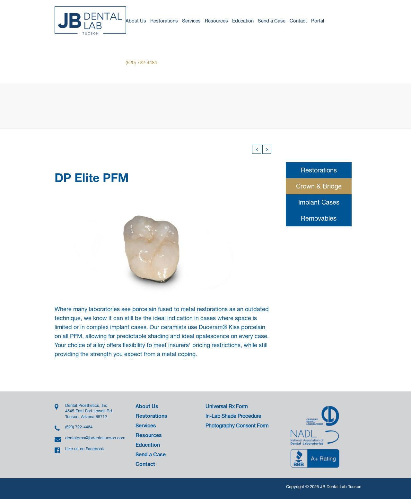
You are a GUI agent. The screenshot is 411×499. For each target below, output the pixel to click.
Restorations (164, 20)
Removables (319, 218)
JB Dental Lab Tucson (340, 486)
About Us (136, 20)
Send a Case (271, 20)
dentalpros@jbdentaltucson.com (92, 437)
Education (243, 20)
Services (191, 20)
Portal (317, 20)
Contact (298, 20)
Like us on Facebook (84, 448)
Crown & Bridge (319, 186)
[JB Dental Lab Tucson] (91, 20)
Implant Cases (318, 202)
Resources (216, 20)
